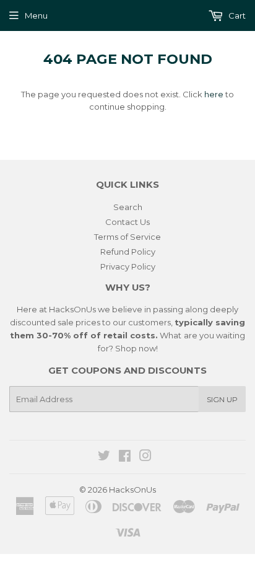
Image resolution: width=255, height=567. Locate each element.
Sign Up (222, 399)
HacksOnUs (132, 489)
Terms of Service (127, 237)
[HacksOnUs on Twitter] (104, 457)
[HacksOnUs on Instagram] (145, 457)
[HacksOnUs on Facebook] (124, 457)
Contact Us (127, 222)
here (213, 94)
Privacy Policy (127, 266)
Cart (236, 15)
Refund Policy (127, 252)
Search (127, 207)
